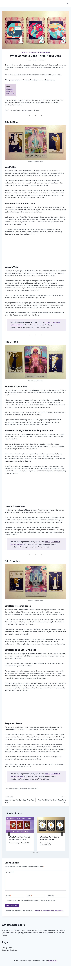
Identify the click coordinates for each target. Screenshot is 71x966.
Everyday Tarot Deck (12, 788)
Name (8, 896)
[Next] (62, 834)
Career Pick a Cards (27, 52)
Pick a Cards (39, 52)
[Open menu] (67, 3)
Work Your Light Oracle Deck (28, 788)
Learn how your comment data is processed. (48, 911)
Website (51, 896)
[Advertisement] (35, 250)
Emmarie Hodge (32, 60)
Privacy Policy (7, 948)
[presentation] (20, 825)
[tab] (33, 852)
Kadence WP (52, 960)
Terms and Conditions (9, 950)
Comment (10, 872)
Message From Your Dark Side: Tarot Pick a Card (19, 799)
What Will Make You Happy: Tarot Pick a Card (52, 799)
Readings (47, 52)
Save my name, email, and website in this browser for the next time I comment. (31, 900)
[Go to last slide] (9, 834)
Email (29, 896)
